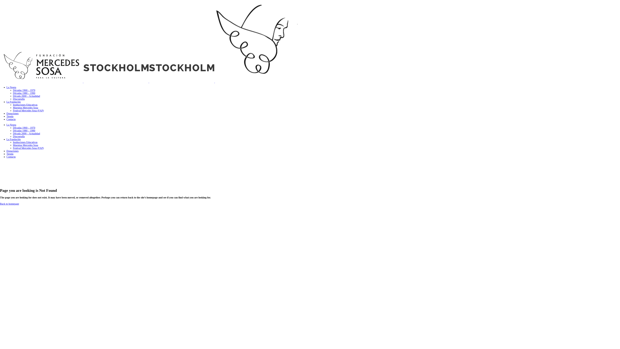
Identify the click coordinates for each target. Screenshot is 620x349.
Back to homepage (9, 203)
